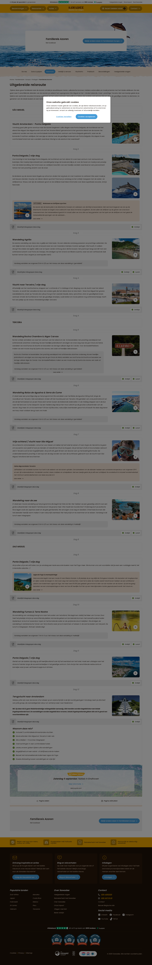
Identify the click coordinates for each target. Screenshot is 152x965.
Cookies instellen (64, 117)
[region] (76, 110)
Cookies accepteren (86, 117)
